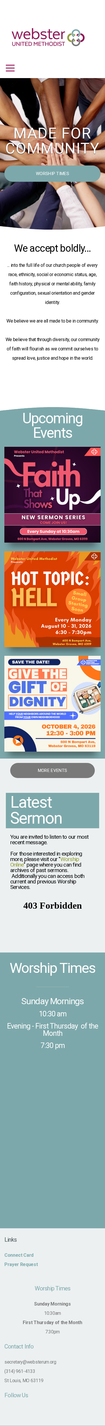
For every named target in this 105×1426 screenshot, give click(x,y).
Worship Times (52, 173)
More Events (52, 770)
